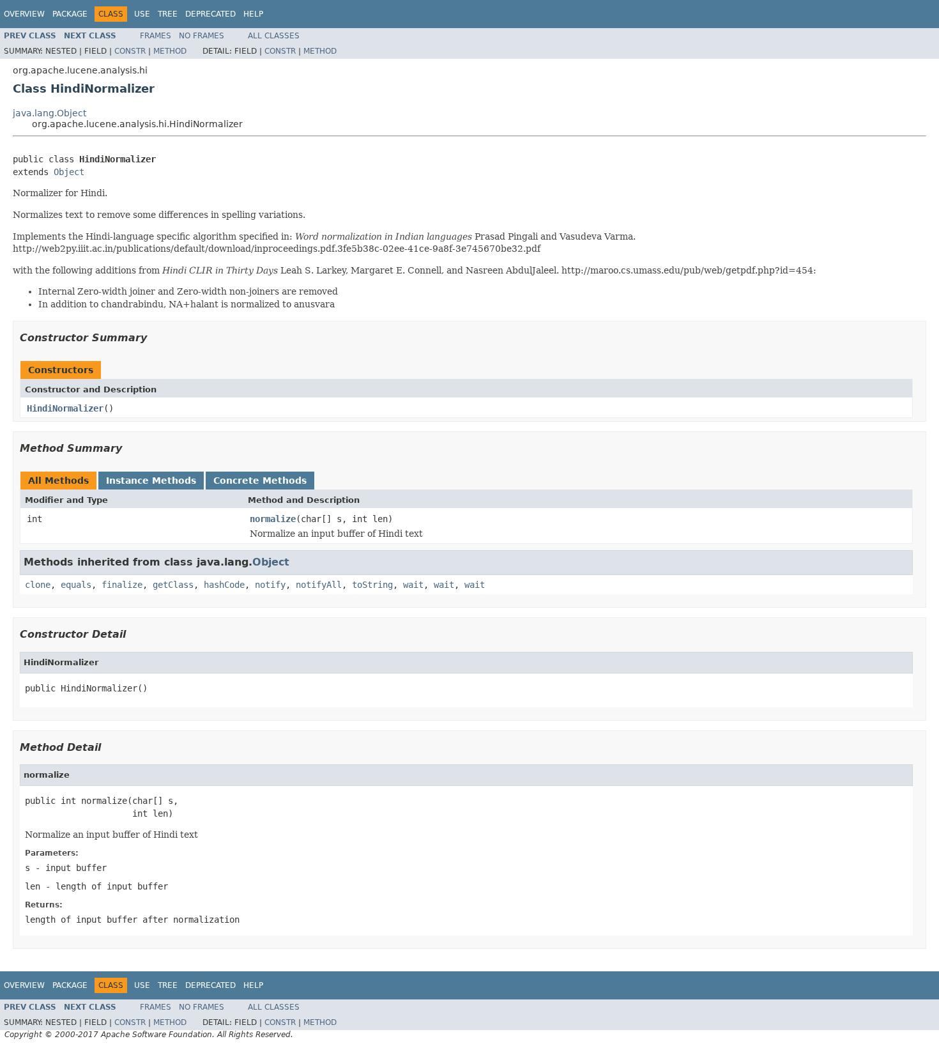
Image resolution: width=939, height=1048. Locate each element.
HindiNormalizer (65, 408)
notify (270, 585)
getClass (173, 585)
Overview (24, 14)
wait (413, 585)
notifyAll (319, 585)
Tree (168, 14)
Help (253, 14)
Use (142, 14)
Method (170, 51)
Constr (130, 51)
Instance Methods (151, 480)
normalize (273, 519)
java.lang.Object (49, 113)
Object (69, 172)
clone (37, 585)
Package (70, 14)
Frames (155, 35)
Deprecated (210, 14)
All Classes (274, 35)
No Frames (201, 35)
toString (372, 585)
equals (76, 585)
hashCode (224, 585)
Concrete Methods (260, 480)
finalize (122, 585)
